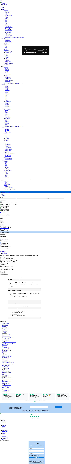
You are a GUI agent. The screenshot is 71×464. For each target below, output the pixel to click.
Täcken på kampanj (6, 62)
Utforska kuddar (6, 67)
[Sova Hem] (1, 0)
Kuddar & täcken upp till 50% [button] (9, 63)
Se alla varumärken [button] (6, 138)
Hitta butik (3, 426)
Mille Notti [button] (6, 137)
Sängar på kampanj (6, 25)
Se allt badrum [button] (5, 133)
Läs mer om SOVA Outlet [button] (7, 184)
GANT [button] (6, 135)
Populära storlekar (6, 19)
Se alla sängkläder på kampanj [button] (7, 106)
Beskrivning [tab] (3, 252)
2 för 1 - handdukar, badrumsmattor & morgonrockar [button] (12, 139)
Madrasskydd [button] (7, 88)
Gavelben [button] (6, 17)
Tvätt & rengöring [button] (7, 131)
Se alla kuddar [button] (5, 75)
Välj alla (9, 246)
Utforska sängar (6, 10)
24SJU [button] (6, 162)
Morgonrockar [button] (7, 121)
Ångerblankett (4, 433)
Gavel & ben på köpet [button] (8, 26)
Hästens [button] (6, 165)
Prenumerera (58, 406)
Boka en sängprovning (5, 191)
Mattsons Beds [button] (7, 167)
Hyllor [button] (6, 113)
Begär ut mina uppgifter (5, 437)
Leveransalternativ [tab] (4, 253)
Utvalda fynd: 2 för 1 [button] (8, 156)
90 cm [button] (6, 20)
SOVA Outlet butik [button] (7, 186)
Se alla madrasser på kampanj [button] (7, 52)
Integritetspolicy (4, 436)
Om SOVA (3, 420)
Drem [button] (6, 163)
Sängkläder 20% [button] (7, 102)
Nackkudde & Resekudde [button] (8, 73)
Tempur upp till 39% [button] (8, 33)
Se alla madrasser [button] (6, 43)
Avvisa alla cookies (33, 52)
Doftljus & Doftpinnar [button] (8, 117)
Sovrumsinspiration (6, 122)
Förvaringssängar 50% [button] (8, 29)
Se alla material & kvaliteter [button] (7, 101)
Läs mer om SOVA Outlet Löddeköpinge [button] (9, 188)
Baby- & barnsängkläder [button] (8, 93)
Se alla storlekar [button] (6, 49)
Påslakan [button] (6, 86)
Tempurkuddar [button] (7, 69)
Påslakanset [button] (6, 85)
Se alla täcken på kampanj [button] (7, 64)
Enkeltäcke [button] (6, 59)
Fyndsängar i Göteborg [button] (8, 34)
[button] (1, 2)
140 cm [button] (6, 22)
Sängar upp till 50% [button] (7, 144)
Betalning (3, 427)
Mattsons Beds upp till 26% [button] (8, 32)
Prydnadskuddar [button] (7, 90)
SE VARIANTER (4, 341)
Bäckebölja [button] (6, 100)
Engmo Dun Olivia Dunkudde (4, 239)
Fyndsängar (5, 185)
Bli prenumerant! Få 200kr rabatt (6, 192)
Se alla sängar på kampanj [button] (7, 151)
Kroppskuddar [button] (7, 72)
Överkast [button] (6, 89)
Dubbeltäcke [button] (7, 60)
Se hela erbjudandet (2, 251)
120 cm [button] (6, 46)
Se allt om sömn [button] (6, 125)
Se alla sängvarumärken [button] (7, 169)
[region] (35, 50)
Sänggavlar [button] (6, 18)
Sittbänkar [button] (6, 112)
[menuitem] (38, 11)
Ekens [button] (6, 164)
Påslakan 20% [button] (7, 103)
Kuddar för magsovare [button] (8, 78)
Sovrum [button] (3, 108)
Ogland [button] (6, 176)
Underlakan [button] (6, 87)
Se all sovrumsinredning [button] (7, 118)
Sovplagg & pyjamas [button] (8, 119)
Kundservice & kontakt (5, 430)
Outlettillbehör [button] (7, 183)
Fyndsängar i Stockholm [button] (8, 35)
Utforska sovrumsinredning (7, 109)
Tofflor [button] (6, 120)
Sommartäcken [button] (7, 57)
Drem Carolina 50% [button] (7, 28)
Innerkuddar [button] (6, 71)
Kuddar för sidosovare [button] (8, 77)
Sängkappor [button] (6, 92)
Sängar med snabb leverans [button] (8, 15)
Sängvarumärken (6, 161)
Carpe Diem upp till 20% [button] (8, 30)
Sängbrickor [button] (6, 114)
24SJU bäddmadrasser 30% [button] (8, 158)
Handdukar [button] (6, 128)
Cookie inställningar (44, 52)
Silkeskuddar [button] (7, 70)
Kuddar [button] (3, 66)
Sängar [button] (3, 9)
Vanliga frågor (4, 432)
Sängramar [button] (6, 14)
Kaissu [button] (6, 166)
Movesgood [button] (6, 174)
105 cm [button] (6, 21)
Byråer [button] (6, 111)
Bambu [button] (6, 98)
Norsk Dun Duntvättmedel (3, 244)
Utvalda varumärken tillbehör (7, 170)
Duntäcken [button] (6, 55)
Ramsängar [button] (6, 11)
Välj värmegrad (2, 199)
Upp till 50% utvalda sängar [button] (8, 27)
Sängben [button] (6, 115)
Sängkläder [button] (3, 84)
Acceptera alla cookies (26, 52)
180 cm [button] (6, 24)
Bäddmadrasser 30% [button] (8, 155)
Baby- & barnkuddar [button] (8, 74)
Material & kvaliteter (6, 94)
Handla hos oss (4, 425)
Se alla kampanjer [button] (6, 140)
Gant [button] (6, 172)
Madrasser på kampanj (6, 50)
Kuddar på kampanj (6, 79)
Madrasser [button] (3, 38)
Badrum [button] (3, 127)
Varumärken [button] (3, 160)
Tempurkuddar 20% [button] (7, 81)
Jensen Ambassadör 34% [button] (8, 31)
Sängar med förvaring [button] (8, 13)
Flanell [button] (6, 99)
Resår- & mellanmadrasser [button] (8, 42)
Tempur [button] (6, 168)
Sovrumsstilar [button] (7, 123)
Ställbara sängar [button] (7, 12)
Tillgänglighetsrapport (5, 438)
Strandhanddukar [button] (7, 129)
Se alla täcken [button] (5, 58)
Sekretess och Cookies (40, 50)
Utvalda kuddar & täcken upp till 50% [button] (10, 153)
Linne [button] (6, 97)
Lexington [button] (6, 173)
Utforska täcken (6, 54)
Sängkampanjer (6, 143)
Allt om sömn (4, 421)
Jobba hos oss (4, 422)
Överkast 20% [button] (7, 105)
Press (2, 439)
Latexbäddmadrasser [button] (8, 41)
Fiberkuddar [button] (6, 68)
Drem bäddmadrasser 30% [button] (8, 51)
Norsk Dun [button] (6, 175)
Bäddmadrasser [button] (7, 39)
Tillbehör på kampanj (6, 152)
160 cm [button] (6, 23)
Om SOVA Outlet (6, 181)
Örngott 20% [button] (7, 104)
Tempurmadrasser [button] (7, 40)
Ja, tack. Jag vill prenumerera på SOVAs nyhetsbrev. (35, 455)
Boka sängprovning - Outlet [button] (8, 187)
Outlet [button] (3, 180)
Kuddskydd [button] (6, 91)
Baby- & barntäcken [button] (8, 61)
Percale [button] (6, 95)
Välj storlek (1, 197)
